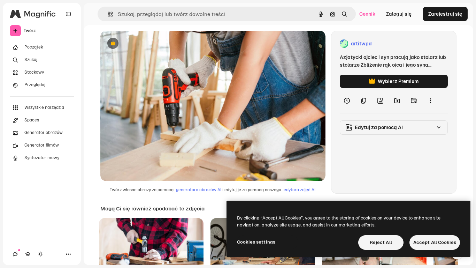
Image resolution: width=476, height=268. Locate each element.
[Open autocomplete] (107, 14)
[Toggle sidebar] (68, 14)
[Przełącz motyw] (40, 254)
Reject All (381, 242)
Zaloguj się (399, 14)
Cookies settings (256, 242)
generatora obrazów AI (198, 190)
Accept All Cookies (434, 242)
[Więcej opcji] (430, 100)
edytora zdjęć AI (299, 190)
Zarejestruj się (445, 14)
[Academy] (27, 254)
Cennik (367, 14)
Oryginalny (148, 43)
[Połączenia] (15, 254)
